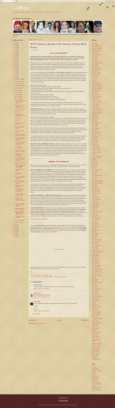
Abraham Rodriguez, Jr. (97, 50)
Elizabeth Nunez (95, 136)
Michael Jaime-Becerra (97, 251)
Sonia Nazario (95, 334)
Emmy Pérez (95, 142)
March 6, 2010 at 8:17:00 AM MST (41, 311)
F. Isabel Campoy (96, 146)
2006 (15, 231)
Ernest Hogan (95, 144)
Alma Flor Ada (95, 66)
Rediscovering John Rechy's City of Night (20, 135)
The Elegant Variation (97, 387)
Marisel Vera (95, 235)
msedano (36, 293)
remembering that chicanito (19, 173)
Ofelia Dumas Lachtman (97, 269)
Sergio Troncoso (95, 324)
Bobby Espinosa (49, 276)
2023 (15, 49)
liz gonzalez (94, 209)
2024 (15, 47)
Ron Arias (94, 302)
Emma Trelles (95, 140)
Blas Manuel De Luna (97, 88)
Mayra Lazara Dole (96, 245)
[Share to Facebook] (35, 50)
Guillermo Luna (95, 161)
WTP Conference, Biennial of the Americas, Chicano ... (19, 199)
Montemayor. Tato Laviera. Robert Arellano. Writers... (19, 194)
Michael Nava (95, 253)
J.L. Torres (94, 167)
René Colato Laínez (96, 288)
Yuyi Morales (95, 357)
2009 (15, 225)
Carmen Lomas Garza (97, 102)
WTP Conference (63, 276)
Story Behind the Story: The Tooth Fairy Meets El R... (20, 102)
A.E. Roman (94, 42)
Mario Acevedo (95, 233)
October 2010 (18, 83)
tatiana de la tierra (96, 345)
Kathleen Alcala (95, 197)
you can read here (48, 231)
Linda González (95, 203)
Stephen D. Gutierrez (96, 343)
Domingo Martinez (96, 132)
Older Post (85, 320)
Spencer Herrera (95, 336)
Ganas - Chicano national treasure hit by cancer (20, 115)
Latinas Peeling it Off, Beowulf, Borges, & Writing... (20, 205)
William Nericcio (95, 353)
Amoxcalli (94, 366)
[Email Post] (50, 275)
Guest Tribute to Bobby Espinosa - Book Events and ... (20, 143)
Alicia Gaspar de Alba (97, 62)
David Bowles (95, 124)
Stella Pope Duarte (96, 338)
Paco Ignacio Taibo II (97, 275)
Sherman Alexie (95, 328)
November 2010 (18, 81)
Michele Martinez (96, 255)
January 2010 (18, 222)
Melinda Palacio (95, 249)
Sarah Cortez (95, 320)
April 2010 (17, 96)
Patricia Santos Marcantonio (95, 280)
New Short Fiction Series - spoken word (96, 383)
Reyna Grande (95, 292)
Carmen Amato (95, 98)
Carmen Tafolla (95, 104)
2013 (15, 71)
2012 (15, 73)
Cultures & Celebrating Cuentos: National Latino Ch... (20, 177)
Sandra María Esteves (97, 318)
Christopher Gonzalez (97, 112)
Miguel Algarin (95, 257)
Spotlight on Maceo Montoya (19, 186)
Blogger (75, 404)
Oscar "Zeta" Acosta (96, 271)
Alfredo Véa (94, 60)
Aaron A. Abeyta (95, 44)
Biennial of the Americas (39, 276)
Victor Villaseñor (95, 351)
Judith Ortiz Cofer (96, 193)
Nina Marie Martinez (96, 265)
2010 (15, 77)
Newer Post (32, 320)
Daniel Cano (94, 120)
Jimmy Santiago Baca (97, 175)
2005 (15, 233)
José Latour (94, 185)
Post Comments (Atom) (40, 323)
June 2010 (17, 92)
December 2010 (18, 79)
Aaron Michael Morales (97, 46)
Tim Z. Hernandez (96, 349)
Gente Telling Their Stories (19, 170)
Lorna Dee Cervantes (96, 211)
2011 (15, 75)
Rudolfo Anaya (95, 308)
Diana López (95, 130)
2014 (15, 68)
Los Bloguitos (95, 378)
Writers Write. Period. (19, 109)
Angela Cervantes (96, 82)
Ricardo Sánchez (96, 294)
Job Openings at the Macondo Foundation (20, 151)
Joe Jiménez (95, 177)
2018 (15, 60)
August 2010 (18, 88)
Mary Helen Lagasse (96, 239)
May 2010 (17, 94)
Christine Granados (96, 108)
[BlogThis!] (32, 50)
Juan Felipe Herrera (96, 191)
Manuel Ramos (38, 275)
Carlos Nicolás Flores (97, 96)
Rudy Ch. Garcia (95, 310)
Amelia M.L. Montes (96, 72)
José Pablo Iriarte (96, 189)
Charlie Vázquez (95, 106)
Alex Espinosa (95, 56)
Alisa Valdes (95, 64)
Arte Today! (17, 111)
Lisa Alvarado (95, 207)
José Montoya (95, 187)
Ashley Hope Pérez (96, 84)
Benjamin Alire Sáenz (97, 86)
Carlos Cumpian (95, 94)
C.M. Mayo (94, 92)
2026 (15, 42)
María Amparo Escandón (95, 228)
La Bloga (20, 7)
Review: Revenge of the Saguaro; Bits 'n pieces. (20, 127)
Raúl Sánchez (95, 286)
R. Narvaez (94, 284)
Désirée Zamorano (96, 128)
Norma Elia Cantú (96, 267)
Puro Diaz (17, 120)
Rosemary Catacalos (96, 306)
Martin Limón (95, 237)
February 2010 (18, 220)
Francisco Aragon (96, 148)
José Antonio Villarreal (97, 183)
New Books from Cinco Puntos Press (20, 123)
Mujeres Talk (95, 380)
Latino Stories (95, 376)
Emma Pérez (95, 138)
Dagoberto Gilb (95, 114)
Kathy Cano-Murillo (96, 199)
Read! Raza (94, 385)
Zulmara (36, 301)
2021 (15, 53)
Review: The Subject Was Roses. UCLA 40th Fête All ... (19, 213)
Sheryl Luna (94, 330)
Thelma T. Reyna (96, 347)
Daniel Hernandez (96, 122)
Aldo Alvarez (95, 52)
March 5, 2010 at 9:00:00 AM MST (41, 297)
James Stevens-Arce (96, 169)
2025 (15, 45)
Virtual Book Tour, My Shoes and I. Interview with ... (19, 155)
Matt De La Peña (96, 241)
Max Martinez (95, 243)
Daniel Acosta (95, 116)
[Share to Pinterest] (37, 50)
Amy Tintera (94, 76)
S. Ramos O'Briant (96, 312)
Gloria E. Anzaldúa (96, 156)
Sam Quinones (95, 316)
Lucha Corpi (94, 213)
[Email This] (31, 50)
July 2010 (17, 90)
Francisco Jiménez (96, 150)
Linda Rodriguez (95, 205)
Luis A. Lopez (95, 215)
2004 (15, 236)
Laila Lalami (94, 374)
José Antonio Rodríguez (97, 181)
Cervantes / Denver (96, 370)
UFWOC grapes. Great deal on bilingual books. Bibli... (20, 166)
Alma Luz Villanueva (96, 68)
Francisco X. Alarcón (96, 152)
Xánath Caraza (95, 355)
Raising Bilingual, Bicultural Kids (18, 147)
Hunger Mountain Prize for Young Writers (20, 209)
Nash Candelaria (95, 263)
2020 (15, 55)
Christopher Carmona (96, 110)
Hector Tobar (95, 163)
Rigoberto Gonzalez (96, 296)
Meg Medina (94, 247)
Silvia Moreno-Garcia (96, 332)
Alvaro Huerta (95, 70)
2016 (15, 64)
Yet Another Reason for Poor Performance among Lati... (20, 159)
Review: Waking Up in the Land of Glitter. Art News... (20, 182)
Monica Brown (95, 259)
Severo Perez (95, 326)
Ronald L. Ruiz (95, 304)
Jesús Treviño (95, 171)
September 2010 (19, 85)
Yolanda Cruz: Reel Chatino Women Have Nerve (19, 190)
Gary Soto (94, 154)
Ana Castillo (94, 78)
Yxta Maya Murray (96, 359)
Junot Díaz (94, 195)
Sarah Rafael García (96, 322)
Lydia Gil (94, 221)
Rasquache (17, 118)
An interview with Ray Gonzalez (19, 217)
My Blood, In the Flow (20, 162)
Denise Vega (95, 126)
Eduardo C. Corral (96, 134)
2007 (15, 229)
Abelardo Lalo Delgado (97, 48)
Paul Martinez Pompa (97, 282)
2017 (15, 62)
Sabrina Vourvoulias (96, 314)
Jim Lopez (94, 173)
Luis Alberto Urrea (96, 217)
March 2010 (18, 98)
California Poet (95, 368)
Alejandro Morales (96, 54)
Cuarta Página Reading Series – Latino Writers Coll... (20, 139)
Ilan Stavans (95, 165)
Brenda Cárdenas (96, 90)
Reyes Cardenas (95, 290)
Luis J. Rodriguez (96, 219)
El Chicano (56, 276)
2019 (15, 58)
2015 (15, 66)
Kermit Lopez (95, 201)
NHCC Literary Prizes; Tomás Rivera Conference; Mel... (20, 106)
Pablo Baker (94, 273)
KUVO (93, 372)
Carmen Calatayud (96, 100)
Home (59, 320)
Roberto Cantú (95, 298)
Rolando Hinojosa (96, 300)
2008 (15, 227)
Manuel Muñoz (95, 223)
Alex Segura (94, 58)
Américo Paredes (96, 74)
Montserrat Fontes (96, 261)
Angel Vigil (94, 80)
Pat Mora (94, 277)
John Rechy (94, 179)
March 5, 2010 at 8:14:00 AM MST (41, 288)
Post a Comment (36, 313)
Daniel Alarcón (95, 118)
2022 (15, 51)
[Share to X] (34, 50)
